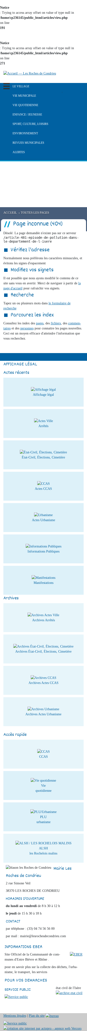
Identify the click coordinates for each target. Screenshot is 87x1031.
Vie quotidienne (25, 105)
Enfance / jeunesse (27, 114)
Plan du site (37, 1015)
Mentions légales (14, 1015)
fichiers (56, 323)
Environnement (25, 133)
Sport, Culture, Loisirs (30, 124)
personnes (27, 328)
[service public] (16, 996)
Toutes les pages (35, 212)
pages (40, 323)
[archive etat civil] (69, 993)
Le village (21, 86)
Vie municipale (24, 95)
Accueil (10, 212)
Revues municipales (28, 142)
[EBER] (76, 954)
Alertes (19, 152)
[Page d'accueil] (29, 73)
